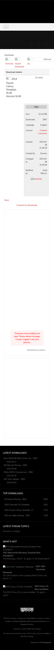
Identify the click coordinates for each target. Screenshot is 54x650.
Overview (9, 64)
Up (28, 64)
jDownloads (32, 205)
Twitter (42, 45)
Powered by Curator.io (36, 350)
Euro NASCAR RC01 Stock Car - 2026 (20, 458)
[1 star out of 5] (25, 78)
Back (6, 200)
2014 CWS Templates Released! (24, 569)
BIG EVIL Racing (34, 629)
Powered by (22, 205)
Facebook (35, 45)
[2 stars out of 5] (26, 78)
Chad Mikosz (31, 618)
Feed (50, 45)
